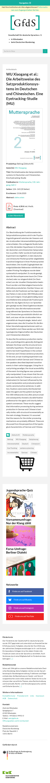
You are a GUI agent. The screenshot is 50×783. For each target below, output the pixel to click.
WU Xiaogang (20, 168)
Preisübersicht (22, 696)
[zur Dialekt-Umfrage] (25, 561)
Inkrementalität (13, 444)
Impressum (40, 696)
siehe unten (19, 197)
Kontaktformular (9, 696)
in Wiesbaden (17, 39)
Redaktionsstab (9, 664)
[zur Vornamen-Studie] (25, 531)
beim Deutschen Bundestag (23, 42)
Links (32, 696)
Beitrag (10, 439)
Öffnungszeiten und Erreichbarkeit (16, 721)
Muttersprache (25, 182)
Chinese (34, 452)
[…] (12, 659)
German (24, 452)
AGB (4, 698)
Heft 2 (13, 185)
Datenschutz (12, 698)
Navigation (24, 3)
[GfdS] (25, 22)
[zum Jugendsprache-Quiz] (25, 502)
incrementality (12, 452)
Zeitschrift (16, 435)
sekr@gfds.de (13, 718)
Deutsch (25, 444)
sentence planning (27, 448)
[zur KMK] (25, 774)
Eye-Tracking (12, 448)
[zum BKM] (25, 755)
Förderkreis (8, 637)
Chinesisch (35, 444)
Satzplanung (33, 439)
